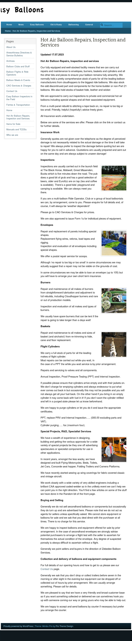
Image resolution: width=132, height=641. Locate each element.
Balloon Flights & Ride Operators (17, 73)
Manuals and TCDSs (16, 129)
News (21, 24)
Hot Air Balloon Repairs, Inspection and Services (18, 117)
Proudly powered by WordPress (18, 626)
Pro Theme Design (64, 626)
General (89, 24)
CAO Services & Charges (18, 85)
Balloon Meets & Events (18, 80)
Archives (10, 60)
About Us (10, 47)
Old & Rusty (56, 24)
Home (9, 24)
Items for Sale (13, 123)
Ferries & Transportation (18, 104)
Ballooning (73, 24)
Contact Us (11, 91)
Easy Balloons (37, 24)
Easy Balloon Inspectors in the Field (19, 98)
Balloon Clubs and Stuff (18, 66)
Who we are (12, 134)
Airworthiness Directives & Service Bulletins (19, 54)
